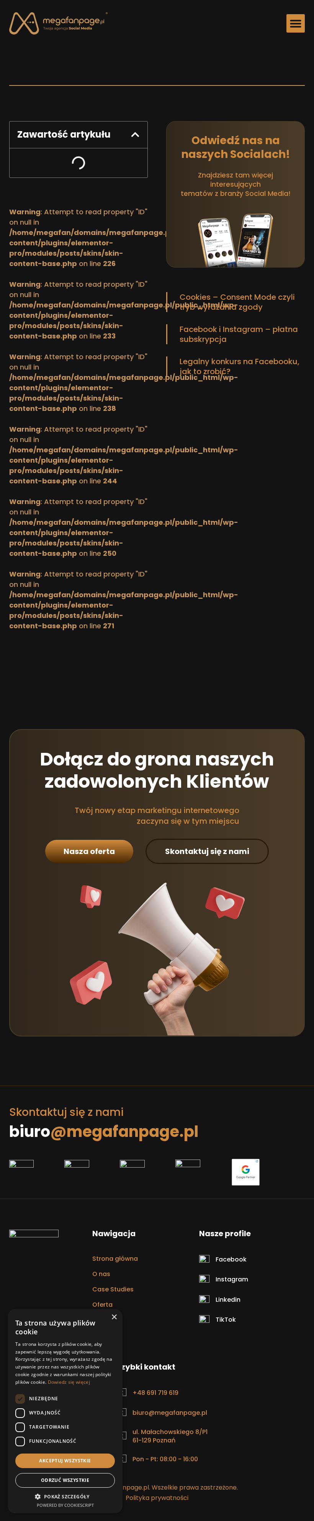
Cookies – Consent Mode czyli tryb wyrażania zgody (237, 302)
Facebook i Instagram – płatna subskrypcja (239, 334)
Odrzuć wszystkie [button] (65, 1480)
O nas (101, 1274)
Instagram (232, 1279)
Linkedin (228, 1299)
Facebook (231, 1259)
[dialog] (65, 1411)
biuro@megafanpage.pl (169, 1412)
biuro (103, 1131)
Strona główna (115, 1258)
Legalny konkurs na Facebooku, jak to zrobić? (239, 366)
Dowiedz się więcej (69, 1382)
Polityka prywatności (157, 1497)
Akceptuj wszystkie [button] (65, 1460)
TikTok (226, 1320)
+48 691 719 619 (155, 1392)
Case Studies (113, 1289)
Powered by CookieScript (65, 1505)
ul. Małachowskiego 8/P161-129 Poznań (170, 1436)
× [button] (114, 1317)
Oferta (102, 1304)
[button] (295, 23)
